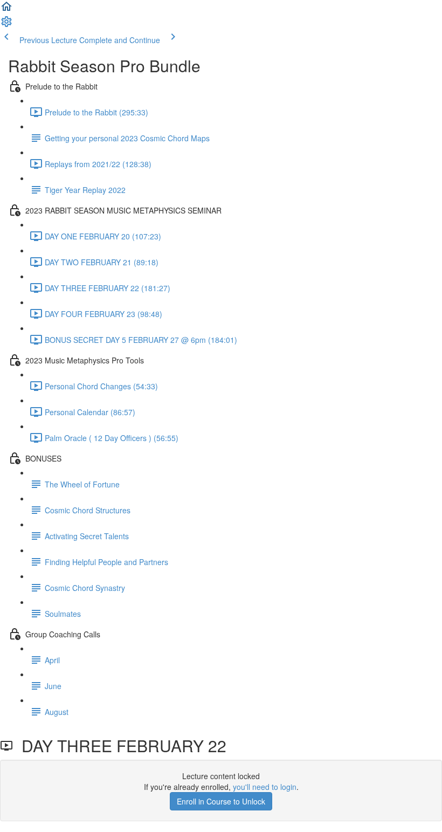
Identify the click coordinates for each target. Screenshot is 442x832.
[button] (6, 9)
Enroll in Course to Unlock (221, 801)
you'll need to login (264, 786)
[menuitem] (6, 24)
